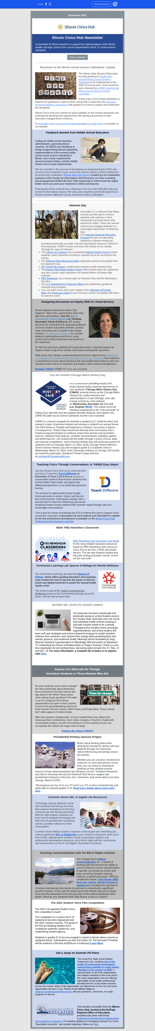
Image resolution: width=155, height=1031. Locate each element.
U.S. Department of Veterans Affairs (65, 284)
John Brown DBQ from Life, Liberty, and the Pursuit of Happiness (97, 882)
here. (44, 653)
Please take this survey (77, 175)
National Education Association (63, 261)
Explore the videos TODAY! (77, 731)
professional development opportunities (98, 1018)
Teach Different (67, 473)
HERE (88, 407)
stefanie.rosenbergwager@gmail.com (53, 991)
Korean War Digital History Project (64, 269)
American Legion (61, 293)
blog (96, 1024)
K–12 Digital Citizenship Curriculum (82, 843)
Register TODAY (44, 369)
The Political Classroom (57, 333)
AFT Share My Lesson (53, 266)
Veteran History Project (97, 252)
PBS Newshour (49, 278)
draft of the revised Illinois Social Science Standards (95, 79)
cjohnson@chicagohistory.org (53, 456)
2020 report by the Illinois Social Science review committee (99, 91)
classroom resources (51, 1021)
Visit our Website (77, 57)
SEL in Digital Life (66, 834)
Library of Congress (56, 252)
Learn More (96, 943)
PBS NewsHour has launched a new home (96, 541)
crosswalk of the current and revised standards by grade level (70, 123)
